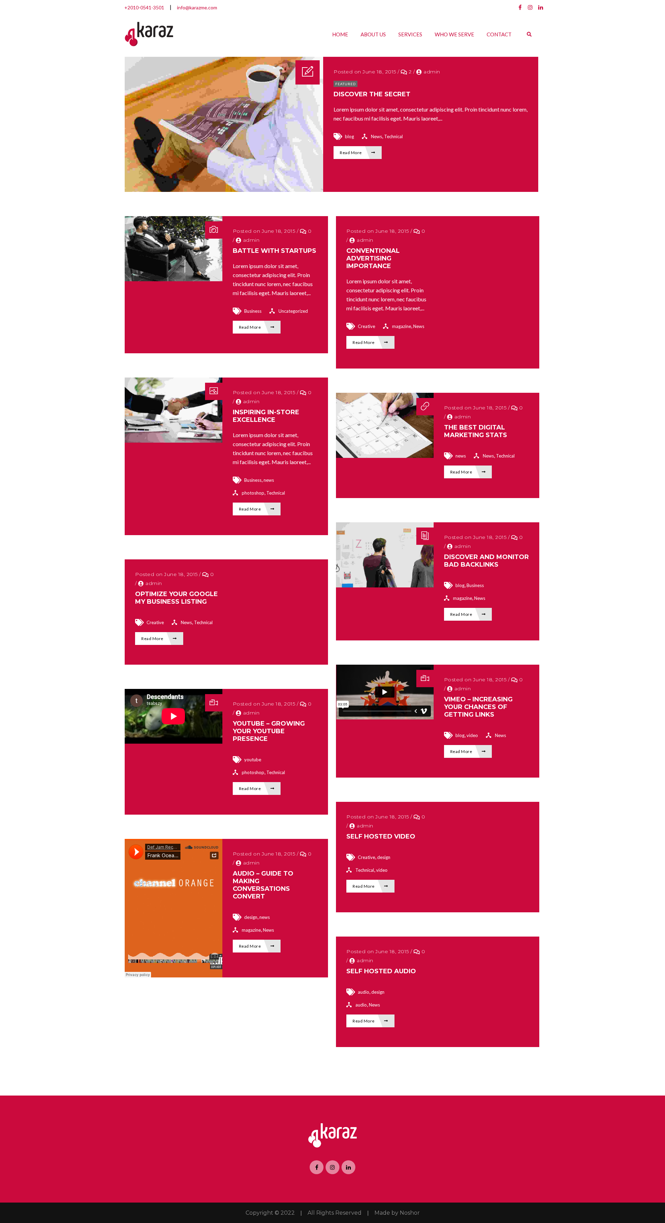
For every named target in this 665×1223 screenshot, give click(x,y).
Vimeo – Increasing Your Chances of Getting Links (478, 706)
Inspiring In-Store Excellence (266, 416)
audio (363, 992)
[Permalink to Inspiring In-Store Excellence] (173, 440)
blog (349, 136)
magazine (401, 326)
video (472, 735)
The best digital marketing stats (475, 431)
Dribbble (530, 7)
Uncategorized (293, 311)
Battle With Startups (274, 251)
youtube (252, 759)
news (269, 480)
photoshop (253, 493)
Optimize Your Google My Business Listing (176, 597)
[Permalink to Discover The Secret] (224, 189)
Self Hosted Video (380, 836)
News (376, 136)
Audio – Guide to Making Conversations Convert (263, 885)
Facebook (520, 7)
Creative (366, 326)
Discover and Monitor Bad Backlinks (486, 560)
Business (252, 311)
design (383, 857)
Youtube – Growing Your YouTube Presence (269, 731)
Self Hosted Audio (381, 971)
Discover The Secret (372, 94)
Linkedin (541, 7)
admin (432, 72)
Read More (351, 152)
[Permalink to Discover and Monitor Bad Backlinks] (385, 585)
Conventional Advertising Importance (373, 258)
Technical (393, 136)
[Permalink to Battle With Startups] (173, 279)
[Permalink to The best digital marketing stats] (385, 455)
